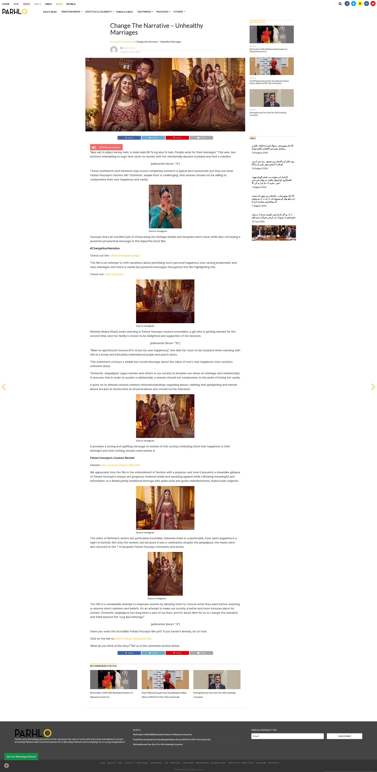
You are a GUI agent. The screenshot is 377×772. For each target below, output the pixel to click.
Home (5, 4)
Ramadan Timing (218, 763)
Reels (37, 4)
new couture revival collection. (121, 465)
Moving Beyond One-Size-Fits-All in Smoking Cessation (158, 744)
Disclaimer (261, 763)
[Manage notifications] (6, 765)
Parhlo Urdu (124, 11)
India (59, 4)
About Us (111, 763)
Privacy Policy (247, 763)
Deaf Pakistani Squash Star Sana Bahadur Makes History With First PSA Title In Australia (172, 739)
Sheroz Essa (129, 48)
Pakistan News (70, 11)
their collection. (114, 274)
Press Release (126, 41)
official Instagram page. (125, 255)
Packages (162, 11)
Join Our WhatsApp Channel (21, 756)
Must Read (50, 11)
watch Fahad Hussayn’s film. (133, 638)
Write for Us (273, 763)
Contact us (129, 763)
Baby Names (188, 763)
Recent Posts (257, 22)
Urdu (48, 4)
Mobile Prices (156, 763)
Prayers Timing (202, 763)
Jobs (166, 763)
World (71, 4)
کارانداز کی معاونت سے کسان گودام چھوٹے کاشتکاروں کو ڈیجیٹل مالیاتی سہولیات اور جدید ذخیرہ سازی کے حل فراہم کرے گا (272, 180)
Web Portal (176, 763)
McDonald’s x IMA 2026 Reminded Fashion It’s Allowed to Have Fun (162, 734)
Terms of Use (233, 763)
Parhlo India (142, 763)
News (26, 4)
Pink (16, 4)
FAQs (120, 763)
